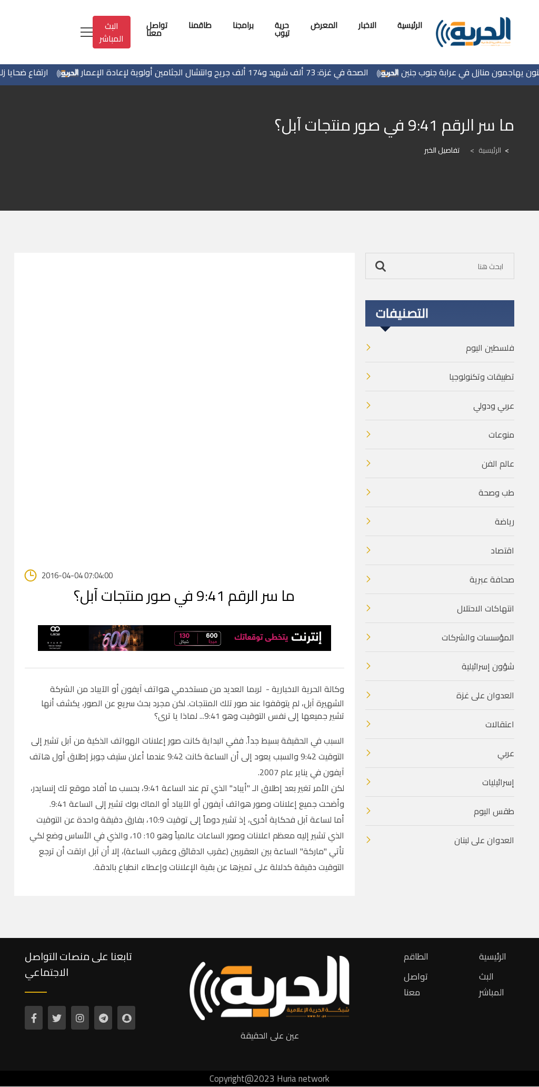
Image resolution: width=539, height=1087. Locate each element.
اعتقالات (499, 724)
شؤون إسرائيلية (488, 666)
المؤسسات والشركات (478, 637)
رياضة (504, 521)
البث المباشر (111, 32)
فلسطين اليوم (490, 347)
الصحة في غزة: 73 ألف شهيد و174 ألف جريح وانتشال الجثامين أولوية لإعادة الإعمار (236, 72)
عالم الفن (498, 463)
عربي (505, 753)
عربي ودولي (493, 405)
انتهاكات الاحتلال (485, 608)
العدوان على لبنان (484, 840)
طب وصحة (496, 492)
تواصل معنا (416, 984)
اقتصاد (502, 550)
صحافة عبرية (492, 579)
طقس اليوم (494, 811)
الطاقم (416, 956)
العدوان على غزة (485, 695)
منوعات (501, 434)
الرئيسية (485, 150)
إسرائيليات (498, 782)
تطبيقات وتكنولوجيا (481, 376)
